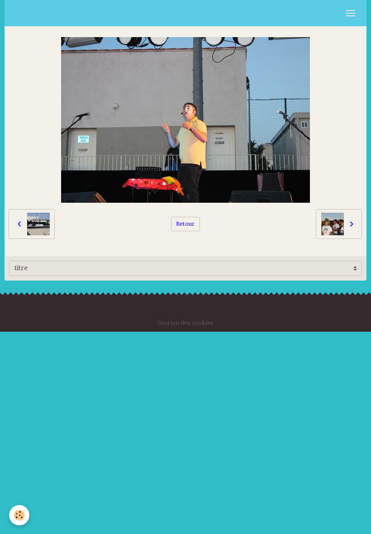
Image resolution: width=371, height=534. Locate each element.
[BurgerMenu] (350, 13)
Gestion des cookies (185, 322)
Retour (185, 223)
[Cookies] (19, 515)
